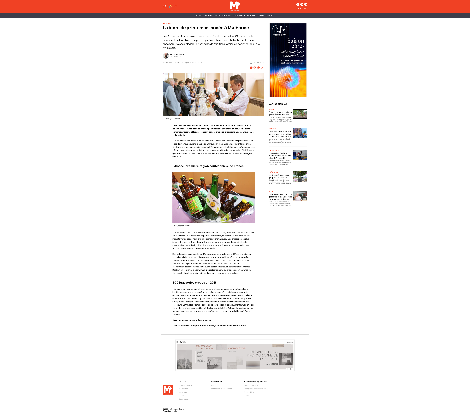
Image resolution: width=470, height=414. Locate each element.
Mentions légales (251, 385)
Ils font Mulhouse (185, 385)
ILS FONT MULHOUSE (222, 15)
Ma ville (182, 381)
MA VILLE (208, 15)
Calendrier (215, 385)
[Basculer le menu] (164, 6)
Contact (270, 15)
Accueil (199, 15)
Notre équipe (184, 399)
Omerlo (174, 411)
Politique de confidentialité (255, 388)
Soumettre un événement (221, 388)
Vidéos (261, 15)
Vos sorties (239, 15)
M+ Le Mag (251, 15)
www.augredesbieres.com (210, 270)
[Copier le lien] (262, 67)
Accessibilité (249, 392)
